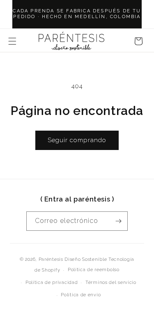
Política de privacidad (51, 282)
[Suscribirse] (118, 221)
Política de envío (81, 295)
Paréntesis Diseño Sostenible (73, 259)
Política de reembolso (94, 269)
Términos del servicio (110, 282)
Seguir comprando (77, 140)
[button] (12, 41)
